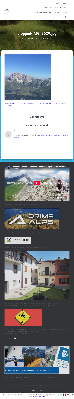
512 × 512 (27, 103)
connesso (23, 131)
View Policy (42, 396)
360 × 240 (58, 103)
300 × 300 (20, 103)
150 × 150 (14, 103)
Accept (35, 396)
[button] (66, 3)
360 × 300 (65, 103)
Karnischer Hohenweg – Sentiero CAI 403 (54, 7)
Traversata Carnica (60, 3)
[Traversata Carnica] (6, 10)
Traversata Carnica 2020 (42, 12)
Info (66, 12)
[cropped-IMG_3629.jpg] (28, 77)
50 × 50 (7, 105)
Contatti (57, 12)
